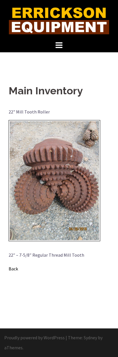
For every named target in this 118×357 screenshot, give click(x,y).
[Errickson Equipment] (59, 19)
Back (13, 269)
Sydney (90, 337)
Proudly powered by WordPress (34, 337)
